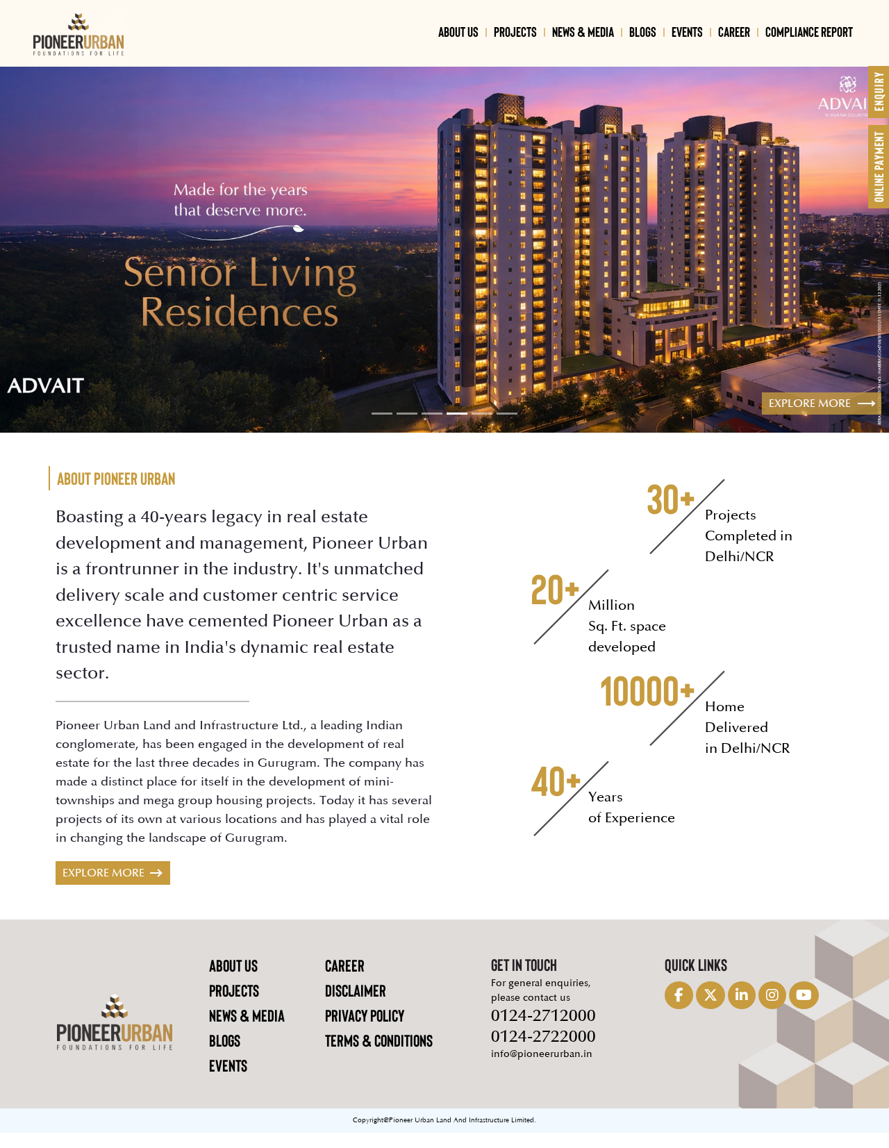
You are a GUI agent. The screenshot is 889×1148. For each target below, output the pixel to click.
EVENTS (687, 31)
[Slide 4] (457, 430)
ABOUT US (458, 31)
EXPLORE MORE (103, 888)
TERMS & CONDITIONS (379, 1055)
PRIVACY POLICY (364, 1030)
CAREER (734, 31)
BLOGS (642, 31)
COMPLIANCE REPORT (809, 31)
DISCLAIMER (355, 1005)
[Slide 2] (407, 430)
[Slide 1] (382, 430)
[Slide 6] (507, 430)
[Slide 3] (432, 430)
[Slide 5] (482, 430)
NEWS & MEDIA (583, 31)
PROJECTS (515, 31)
